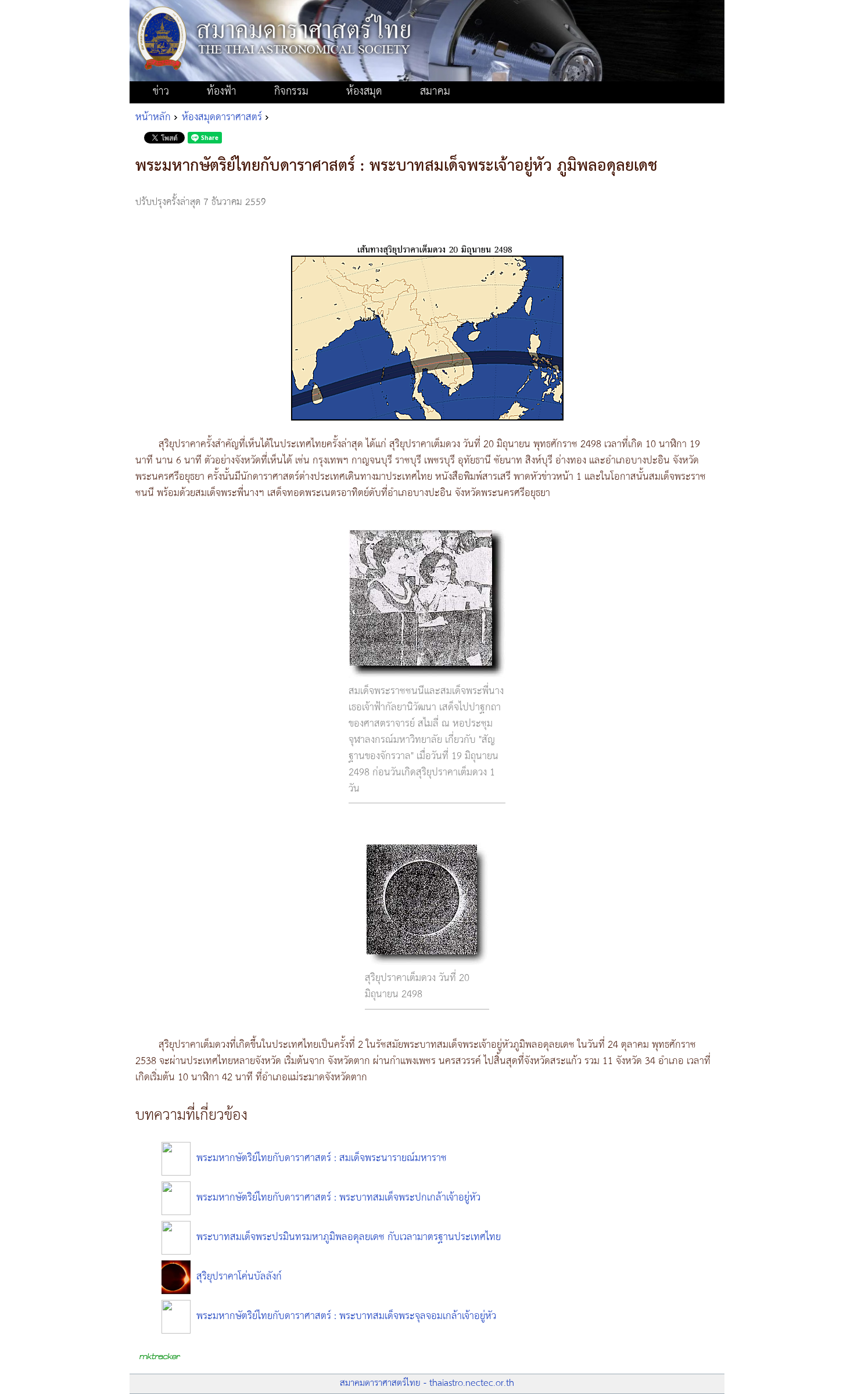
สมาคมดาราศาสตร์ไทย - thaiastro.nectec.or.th (427, 1383)
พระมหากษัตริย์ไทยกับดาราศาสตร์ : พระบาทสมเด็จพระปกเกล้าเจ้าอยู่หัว (338, 1198)
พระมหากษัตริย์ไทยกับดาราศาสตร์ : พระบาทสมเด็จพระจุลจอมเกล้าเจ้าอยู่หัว (346, 1316)
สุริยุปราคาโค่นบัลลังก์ (239, 1277)
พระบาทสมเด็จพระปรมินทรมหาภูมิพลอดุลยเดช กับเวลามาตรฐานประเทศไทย (348, 1237)
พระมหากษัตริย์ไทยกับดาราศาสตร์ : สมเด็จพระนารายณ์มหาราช (321, 1158)
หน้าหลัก (153, 117)
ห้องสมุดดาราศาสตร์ (222, 117)
